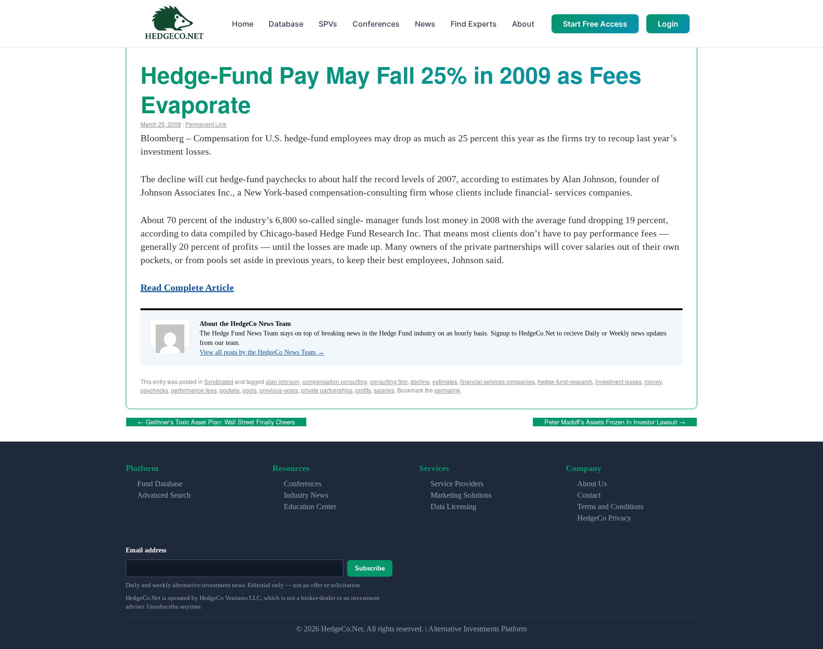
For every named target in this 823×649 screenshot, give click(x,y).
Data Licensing (453, 506)
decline (420, 381)
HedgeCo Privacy (604, 518)
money (653, 381)
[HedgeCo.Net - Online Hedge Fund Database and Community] (173, 23)
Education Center (310, 506)
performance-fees (194, 390)
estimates (444, 381)
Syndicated (218, 381)
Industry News (306, 495)
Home (242, 24)
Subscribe (370, 568)
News (425, 24)
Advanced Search (164, 495)
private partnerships (326, 390)
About (523, 24)
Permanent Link (205, 124)
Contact (589, 495)
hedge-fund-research (565, 381)
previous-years (279, 390)
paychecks (154, 390)
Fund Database (159, 484)
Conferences (376, 24)
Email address (146, 550)
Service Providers (457, 484)
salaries (384, 390)
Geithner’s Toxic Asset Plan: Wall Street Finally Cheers (216, 421)
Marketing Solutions (461, 495)
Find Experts (474, 24)
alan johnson (283, 381)
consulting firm (389, 381)
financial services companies (497, 381)
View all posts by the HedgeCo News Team (262, 352)
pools (249, 390)
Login (668, 24)
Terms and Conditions (610, 506)
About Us (592, 484)
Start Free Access (595, 24)
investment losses (618, 381)
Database (286, 24)
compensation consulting (334, 381)
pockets (230, 390)
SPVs (328, 24)
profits (363, 390)
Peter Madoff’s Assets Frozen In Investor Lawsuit (614, 421)
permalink (447, 390)
